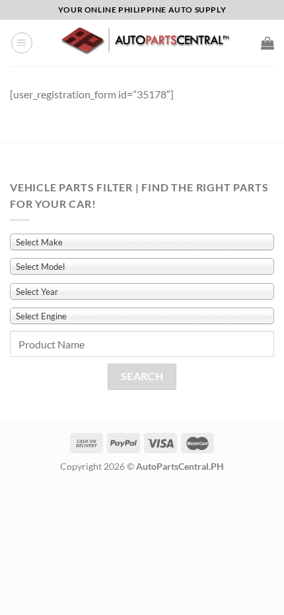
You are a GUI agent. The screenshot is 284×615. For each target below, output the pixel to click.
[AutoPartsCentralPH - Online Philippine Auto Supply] (147, 42)
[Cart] (267, 42)
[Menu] (21, 42)
